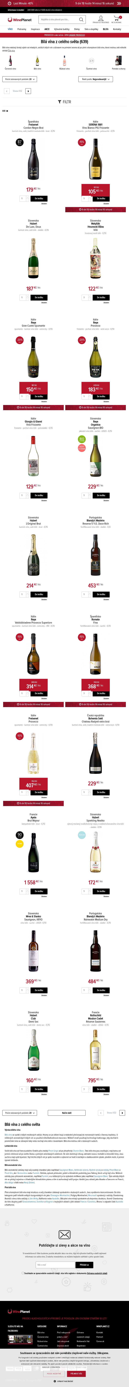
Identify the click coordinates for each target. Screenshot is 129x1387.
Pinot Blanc (114, 1170)
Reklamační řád (83, 1341)
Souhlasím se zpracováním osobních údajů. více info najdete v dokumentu (65, 1273)
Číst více (11, 51)
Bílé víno (8, 1135)
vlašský (106, 1170)
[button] (64, 1381)
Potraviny (21, 29)
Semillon (40, 1202)
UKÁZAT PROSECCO (77, 35)
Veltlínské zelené (81, 1170)
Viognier (49, 1202)
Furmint (36, 1173)
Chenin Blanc (78, 1151)
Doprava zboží (63, 1346)
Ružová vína (42, 1341)
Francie (83, 1202)
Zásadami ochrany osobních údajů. (74, 1367)
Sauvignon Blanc (66, 1170)
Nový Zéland (29, 1183)
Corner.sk (100, 1341)
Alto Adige (9, 1183)
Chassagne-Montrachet (60, 1195)
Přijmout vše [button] (76, 1374)
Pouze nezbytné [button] (54, 1374)
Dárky (77, 29)
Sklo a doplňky (91, 29)
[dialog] (64, 1368)
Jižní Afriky (33, 1199)
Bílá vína (40, 1333)
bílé (4, 111)
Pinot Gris (9, 1173)
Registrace (81, 1346)
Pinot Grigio (54, 1151)
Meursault (92, 1195)
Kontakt (99, 1333)
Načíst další (66, 1113)
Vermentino (22, 1173)
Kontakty (117, 29)
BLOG (105, 29)
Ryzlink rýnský (95, 1170)
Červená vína (42, 1337)
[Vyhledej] (81, 19)
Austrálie (55, 1199)
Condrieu (92, 1202)
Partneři (99, 1337)
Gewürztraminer (29, 1202)
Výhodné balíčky (62, 29)
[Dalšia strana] (28, 91)
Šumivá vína (42, 1346)
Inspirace (35, 29)
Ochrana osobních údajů (97, 1273)
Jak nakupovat (63, 1341)
